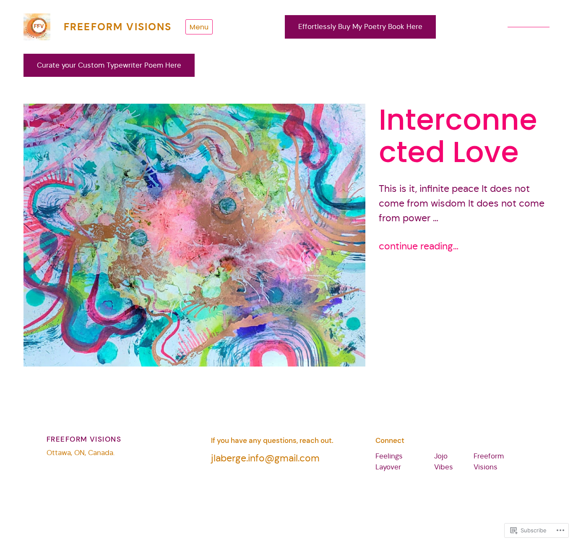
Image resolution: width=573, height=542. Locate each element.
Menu (199, 27)
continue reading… (418, 246)
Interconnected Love (458, 136)
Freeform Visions (118, 27)
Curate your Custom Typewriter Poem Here (109, 65)
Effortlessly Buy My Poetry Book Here (360, 26)
